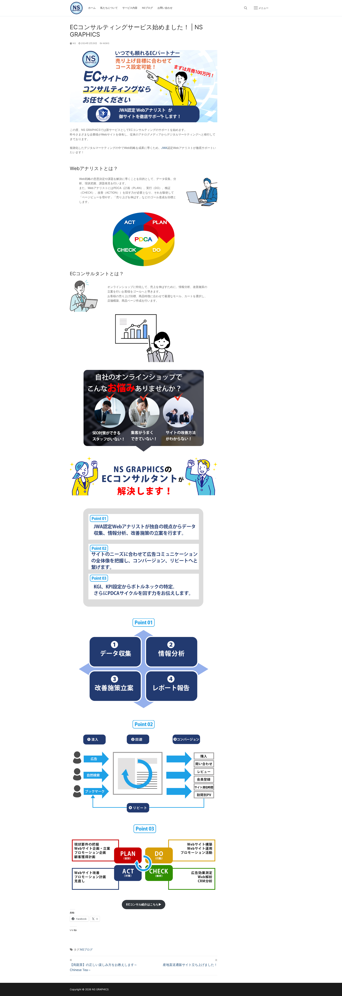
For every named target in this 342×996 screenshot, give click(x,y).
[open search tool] (245, 8)
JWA (164, 148)
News (105, 43)
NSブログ (86, 949)
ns (74, 43)
